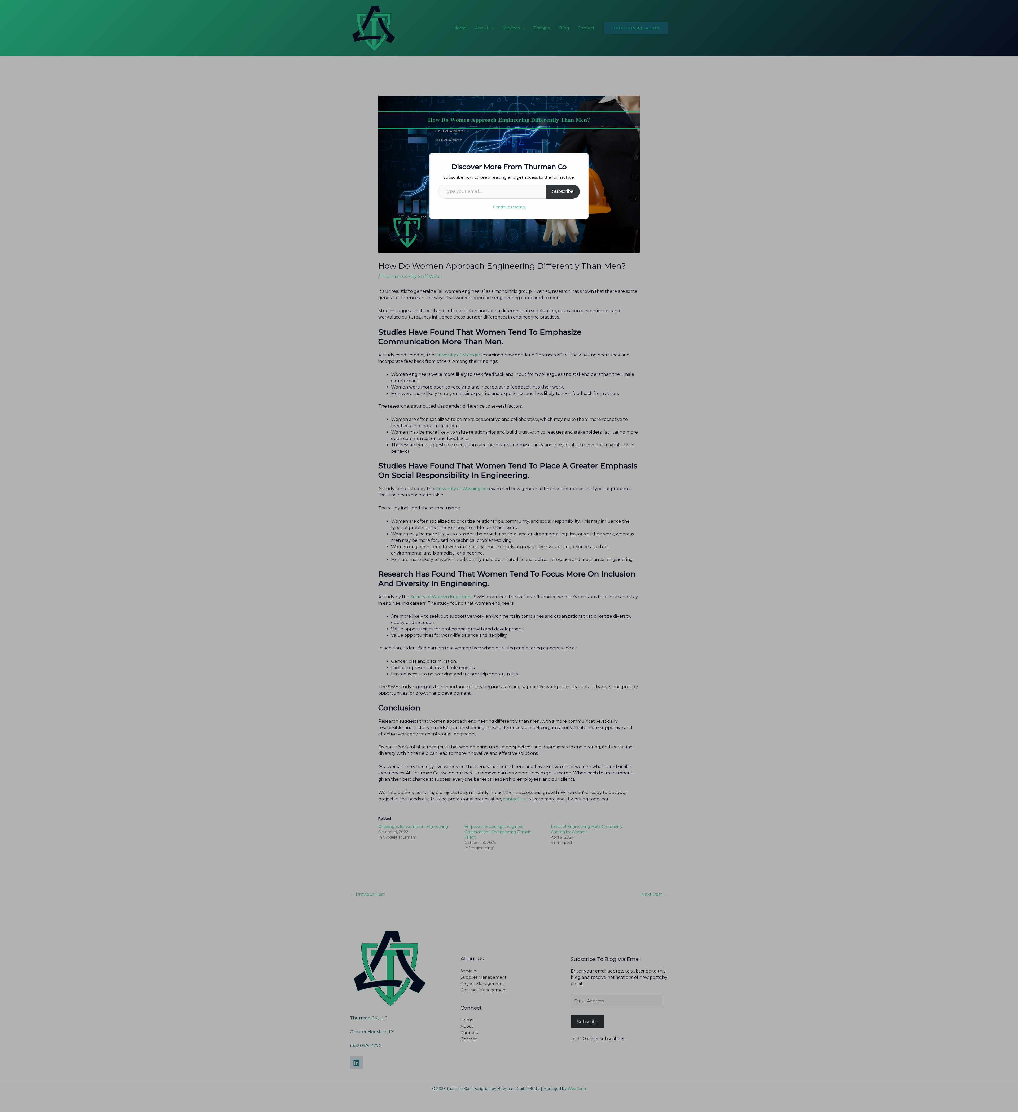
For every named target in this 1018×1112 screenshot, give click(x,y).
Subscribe (562, 191)
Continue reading (509, 207)
